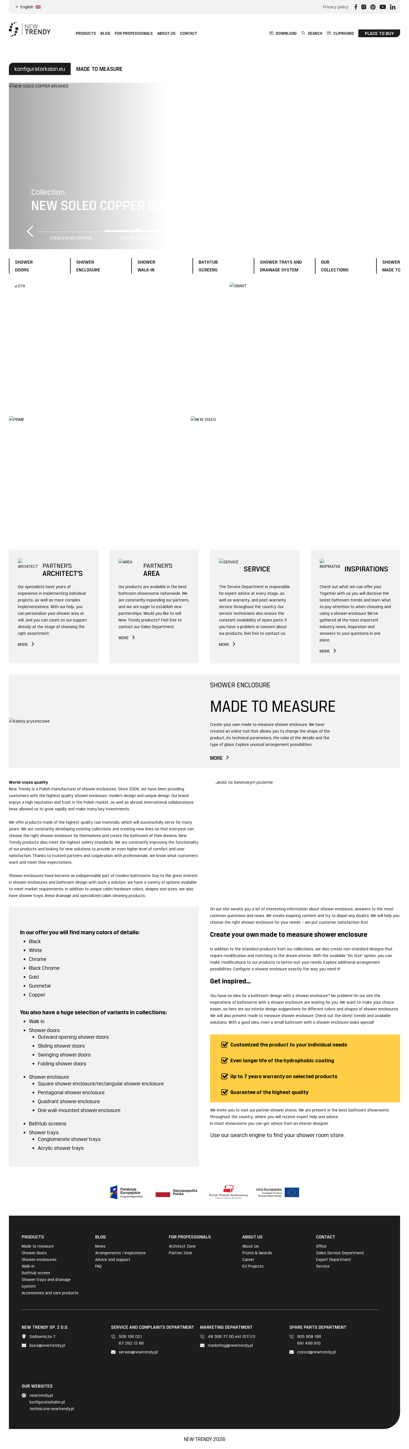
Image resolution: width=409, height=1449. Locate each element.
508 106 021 (130, 1336)
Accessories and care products (50, 1292)
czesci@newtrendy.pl (316, 1352)
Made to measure (38, 1246)
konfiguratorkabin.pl (47, 1402)
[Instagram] (363, 6)
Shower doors (34, 1252)
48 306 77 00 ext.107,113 (231, 1336)
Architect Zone (182, 1246)
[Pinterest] (373, 7)
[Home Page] (30, 29)
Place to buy (379, 33)
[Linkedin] (393, 7)
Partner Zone (180, 1252)
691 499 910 (309, 1343)
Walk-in (28, 1266)
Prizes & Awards (257, 1252)
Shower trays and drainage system (46, 1283)
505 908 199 (309, 1336)
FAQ (98, 1266)
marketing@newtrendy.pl (230, 1345)
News (100, 1246)
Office (321, 1246)
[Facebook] (355, 7)
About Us (250, 1246)
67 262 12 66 (131, 1343)
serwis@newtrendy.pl (138, 1352)
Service (323, 1266)
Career (248, 1259)
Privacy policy (335, 6)
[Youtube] (383, 7)
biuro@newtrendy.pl (47, 1345)
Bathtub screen (36, 1272)
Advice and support (112, 1259)
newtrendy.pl (41, 1395)
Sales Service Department (340, 1252)
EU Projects (252, 1266)
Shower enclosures (39, 1259)
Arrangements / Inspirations (120, 1252)
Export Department (333, 1259)
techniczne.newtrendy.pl (51, 1408)
